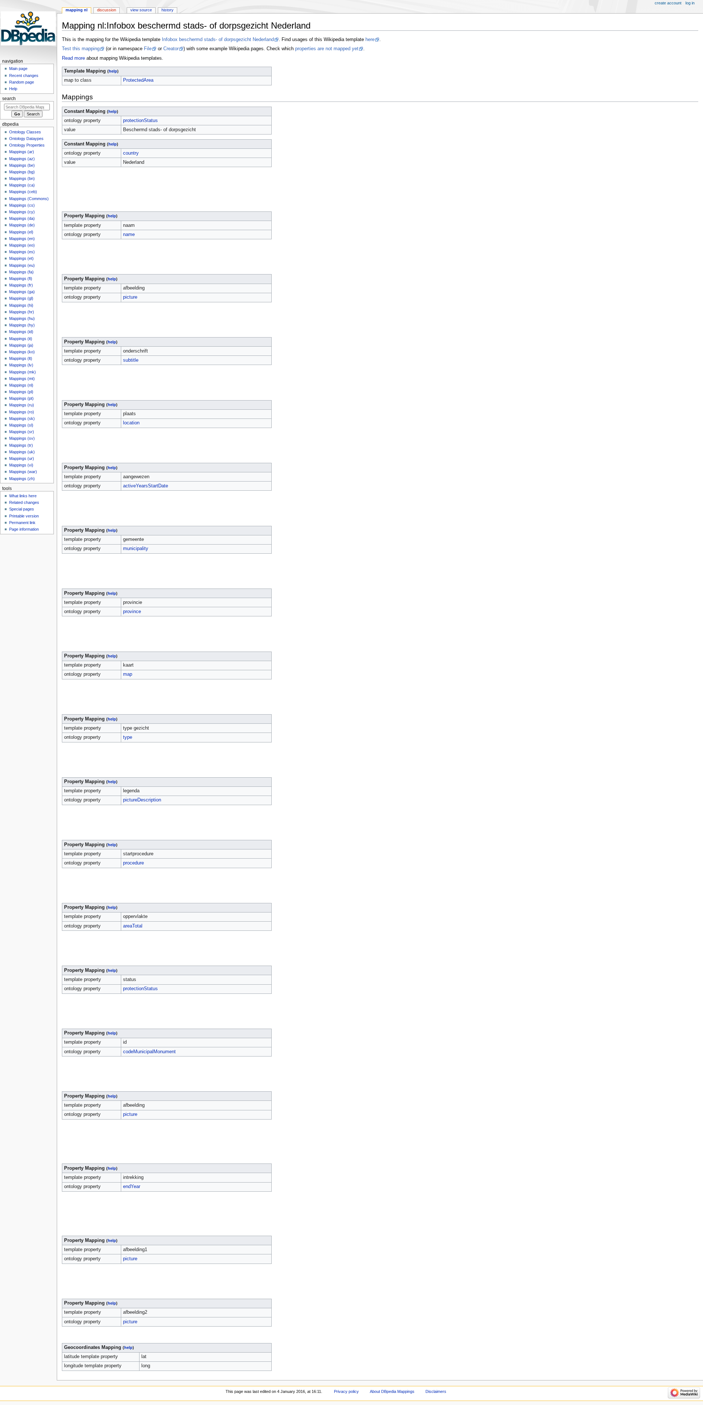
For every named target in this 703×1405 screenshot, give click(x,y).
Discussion (106, 10)
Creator (171, 48)
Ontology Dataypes (26, 138)
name (129, 234)
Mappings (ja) (21, 345)
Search (9, 98)
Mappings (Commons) (29, 198)
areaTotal (132, 926)
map (127, 674)
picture (130, 297)
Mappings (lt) (20, 358)
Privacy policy (346, 1391)
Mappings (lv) (21, 365)
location (131, 422)
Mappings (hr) (21, 312)
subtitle (130, 360)
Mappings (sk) (22, 418)
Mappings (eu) (22, 265)
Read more (73, 58)
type (127, 737)
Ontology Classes (25, 132)
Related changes (24, 502)
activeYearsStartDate (145, 485)
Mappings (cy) (22, 212)
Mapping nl (77, 10)
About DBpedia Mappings (392, 1391)
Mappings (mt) (22, 378)
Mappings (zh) (22, 478)
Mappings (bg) (22, 172)
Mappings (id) (21, 331)
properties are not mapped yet (326, 48)
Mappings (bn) (22, 178)
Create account (668, 3)
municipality (135, 548)
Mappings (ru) (21, 405)
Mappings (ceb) (23, 191)
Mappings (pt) (21, 398)
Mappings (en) (22, 238)
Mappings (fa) (21, 272)
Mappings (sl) (21, 425)
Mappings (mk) (22, 372)
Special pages (21, 509)
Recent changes (23, 75)
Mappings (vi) (21, 465)
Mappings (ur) (21, 458)
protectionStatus (140, 120)
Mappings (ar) (21, 152)
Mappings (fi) (20, 278)
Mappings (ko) (22, 352)
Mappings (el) (21, 232)
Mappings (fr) (21, 285)
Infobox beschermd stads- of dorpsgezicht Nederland (218, 39)
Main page (18, 68)
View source (141, 10)
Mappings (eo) (22, 245)
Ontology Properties (27, 145)
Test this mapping (81, 48)
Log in (690, 3)
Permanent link (22, 522)
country (131, 153)
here (370, 39)
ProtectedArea (138, 80)
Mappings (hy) (22, 325)
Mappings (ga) (22, 292)
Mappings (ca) (22, 185)
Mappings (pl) (21, 392)
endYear (131, 1186)
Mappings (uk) (22, 452)
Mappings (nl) (21, 385)
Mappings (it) (20, 338)
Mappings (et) (21, 258)
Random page (21, 82)
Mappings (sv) (22, 438)
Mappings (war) (23, 471)
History (167, 10)
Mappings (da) (22, 218)
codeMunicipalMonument (149, 1051)
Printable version (24, 516)
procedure (133, 863)
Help (13, 88)
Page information (24, 529)
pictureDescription (142, 800)
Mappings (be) (22, 165)
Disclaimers (435, 1391)
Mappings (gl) (21, 298)
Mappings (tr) (21, 445)
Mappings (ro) (21, 412)
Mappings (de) (22, 225)
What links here (23, 496)
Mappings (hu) (22, 318)
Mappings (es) (22, 252)
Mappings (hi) (21, 305)
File (148, 48)
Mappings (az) (22, 158)
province (132, 611)
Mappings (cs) (22, 205)
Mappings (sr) (21, 431)
